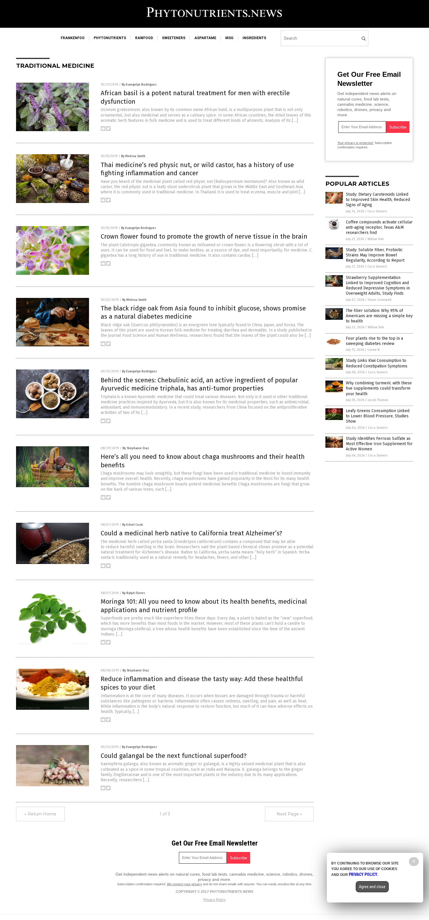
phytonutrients (110, 38)
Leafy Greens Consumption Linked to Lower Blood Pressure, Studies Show (377, 416)
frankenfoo (73, 38)
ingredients (254, 38)
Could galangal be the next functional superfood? (174, 756)
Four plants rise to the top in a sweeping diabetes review (374, 341)
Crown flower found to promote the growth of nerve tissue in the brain (204, 236)
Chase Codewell (379, 300)
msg (229, 38)
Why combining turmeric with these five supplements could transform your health (379, 388)
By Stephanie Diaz (136, 448)
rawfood (144, 38)
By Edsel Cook (132, 525)
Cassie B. (373, 350)
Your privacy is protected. (355, 143)
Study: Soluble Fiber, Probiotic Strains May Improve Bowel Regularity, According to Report (375, 255)
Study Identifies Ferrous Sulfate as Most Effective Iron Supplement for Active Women (379, 444)
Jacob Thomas (378, 400)
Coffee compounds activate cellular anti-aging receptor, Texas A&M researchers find (379, 227)
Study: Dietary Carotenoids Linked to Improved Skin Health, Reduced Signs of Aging (378, 199)
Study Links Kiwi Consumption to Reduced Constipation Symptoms (376, 363)
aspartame (205, 38)
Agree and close (372, 886)
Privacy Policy (214, 900)
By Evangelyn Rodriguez (139, 84)
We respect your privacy (184, 884)
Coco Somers (377, 211)
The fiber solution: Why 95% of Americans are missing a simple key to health (379, 316)
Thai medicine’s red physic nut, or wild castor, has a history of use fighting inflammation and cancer (197, 169)
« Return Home (40, 814)
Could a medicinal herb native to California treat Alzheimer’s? (191, 533)
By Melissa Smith (133, 156)
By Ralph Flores (133, 593)
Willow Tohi (375, 239)
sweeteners (173, 38)
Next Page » (289, 814)
